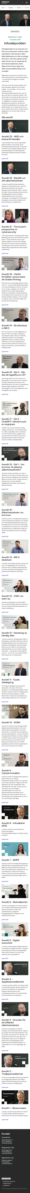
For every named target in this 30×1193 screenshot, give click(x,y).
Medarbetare (15, 31)
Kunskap (10, 7)
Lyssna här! (5, 158)
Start (3, 7)
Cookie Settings (6, 1178)
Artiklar (19, 7)
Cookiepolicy (6, 1185)
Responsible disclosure (9, 1181)
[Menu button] (26, 2)
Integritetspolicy (7, 1183)
